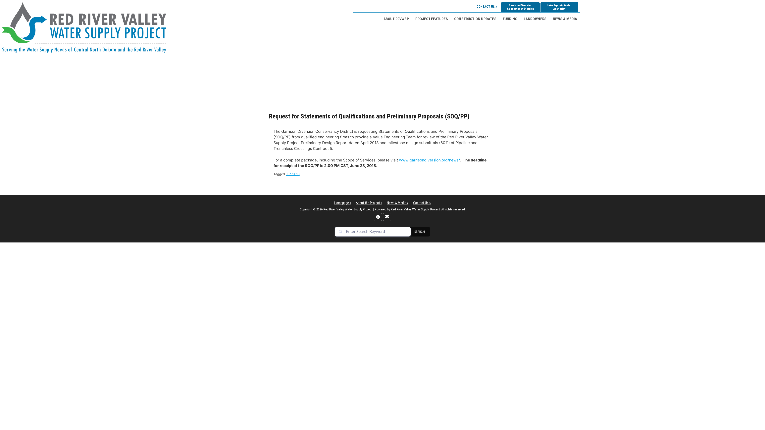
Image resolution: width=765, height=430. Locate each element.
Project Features (431, 19)
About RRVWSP (396, 19)
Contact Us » (487, 7)
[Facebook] (378, 217)
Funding (510, 19)
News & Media (565, 19)
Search (419, 232)
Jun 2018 (293, 174)
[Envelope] (387, 217)
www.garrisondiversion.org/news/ (429, 160)
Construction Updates (475, 19)
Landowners (535, 19)
